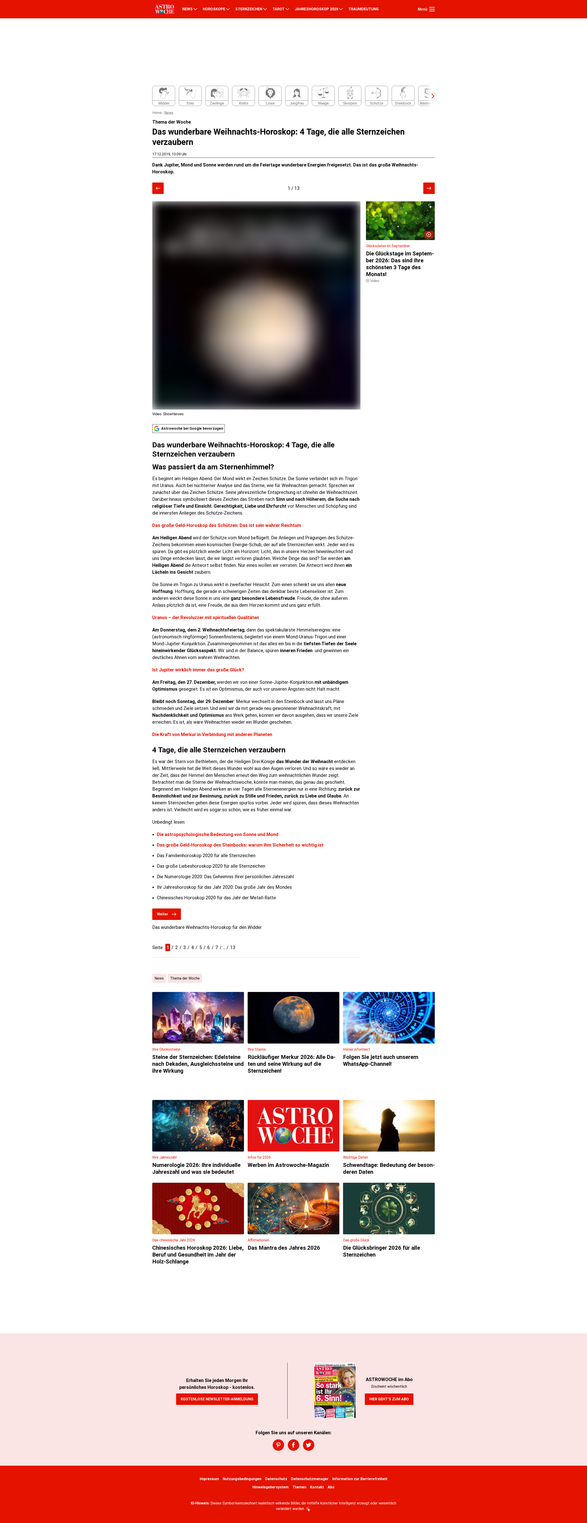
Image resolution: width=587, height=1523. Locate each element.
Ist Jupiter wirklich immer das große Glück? (198, 670)
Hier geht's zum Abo (389, 1399)
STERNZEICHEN (248, 9)
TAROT (278, 9)
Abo (331, 1487)
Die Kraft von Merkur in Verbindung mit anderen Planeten (212, 734)
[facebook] (293, 1445)
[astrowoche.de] (164, 9)
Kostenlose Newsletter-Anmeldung (217, 1399)
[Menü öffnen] (432, 9)
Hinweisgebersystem (270, 1487)
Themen (299, 1487)
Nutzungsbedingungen (242, 1479)
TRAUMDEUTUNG (363, 9)
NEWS (187, 9)
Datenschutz (276, 1479)
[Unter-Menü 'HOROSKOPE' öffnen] (228, 9)
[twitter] (308, 1445)
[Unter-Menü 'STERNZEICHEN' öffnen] (265, 9)
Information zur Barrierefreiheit (360, 1479)
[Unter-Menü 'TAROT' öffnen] (287, 9)
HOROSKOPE (214, 9)
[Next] (430, 96)
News (168, 113)
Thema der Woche (185, 978)
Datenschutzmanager (310, 1479)
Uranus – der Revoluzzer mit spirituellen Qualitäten (205, 617)
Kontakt (317, 1487)
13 (232, 947)
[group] (291, 96)
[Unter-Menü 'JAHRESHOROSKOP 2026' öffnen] (341, 9)
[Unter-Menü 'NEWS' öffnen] (195, 9)
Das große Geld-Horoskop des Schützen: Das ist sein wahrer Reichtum (226, 525)
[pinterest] (278, 1445)
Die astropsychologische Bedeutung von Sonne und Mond (217, 834)
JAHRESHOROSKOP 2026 (316, 9)
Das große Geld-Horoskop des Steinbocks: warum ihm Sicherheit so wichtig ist (240, 845)
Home (157, 113)
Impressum (209, 1479)
